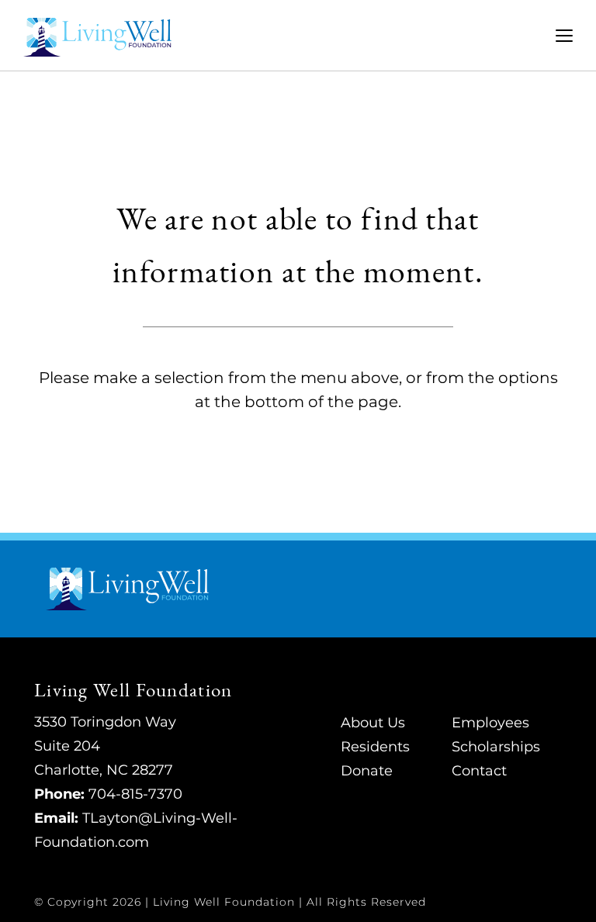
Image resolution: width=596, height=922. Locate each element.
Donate (367, 770)
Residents (375, 746)
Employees (490, 722)
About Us (373, 722)
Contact (479, 770)
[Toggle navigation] (564, 35)
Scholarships (496, 746)
